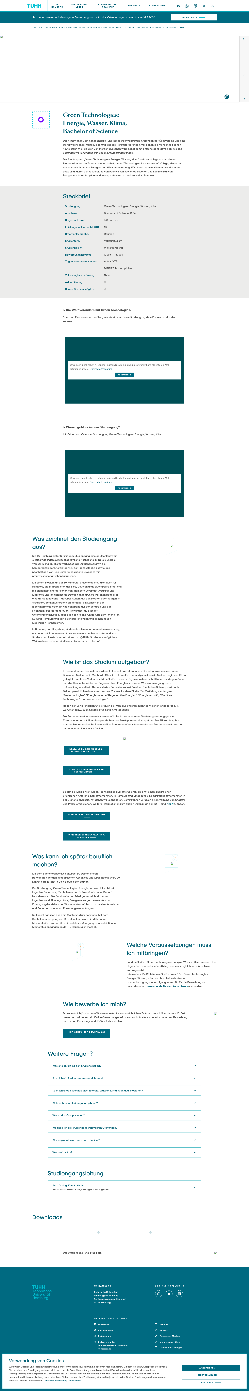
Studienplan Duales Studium (86, 814)
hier (169, 803)
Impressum (75, 1380)
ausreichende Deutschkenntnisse (166, 986)
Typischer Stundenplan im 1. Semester (86, 836)
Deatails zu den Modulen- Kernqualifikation (86, 750)
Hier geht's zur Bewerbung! (86, 1032)
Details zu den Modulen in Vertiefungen (86, 770)
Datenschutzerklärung (101, 369)
